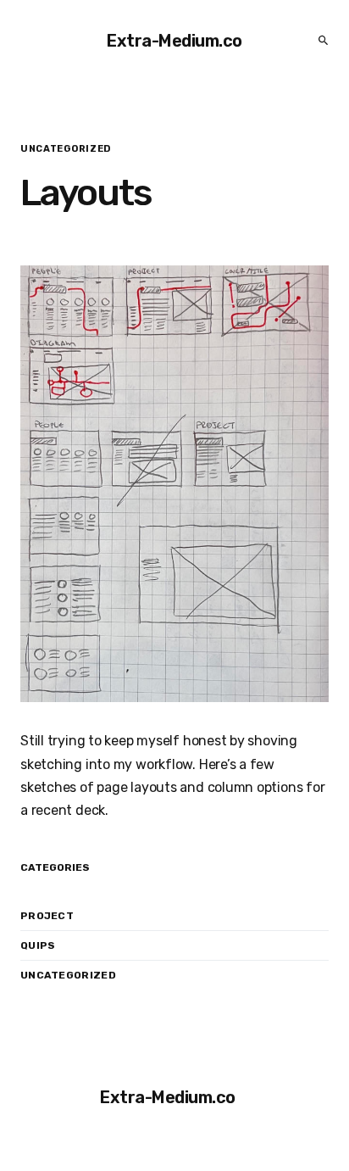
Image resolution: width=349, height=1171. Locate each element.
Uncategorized (68, 975)
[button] (318, 40)
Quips (38, 945)
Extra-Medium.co (174, 41)
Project (47, 916)
